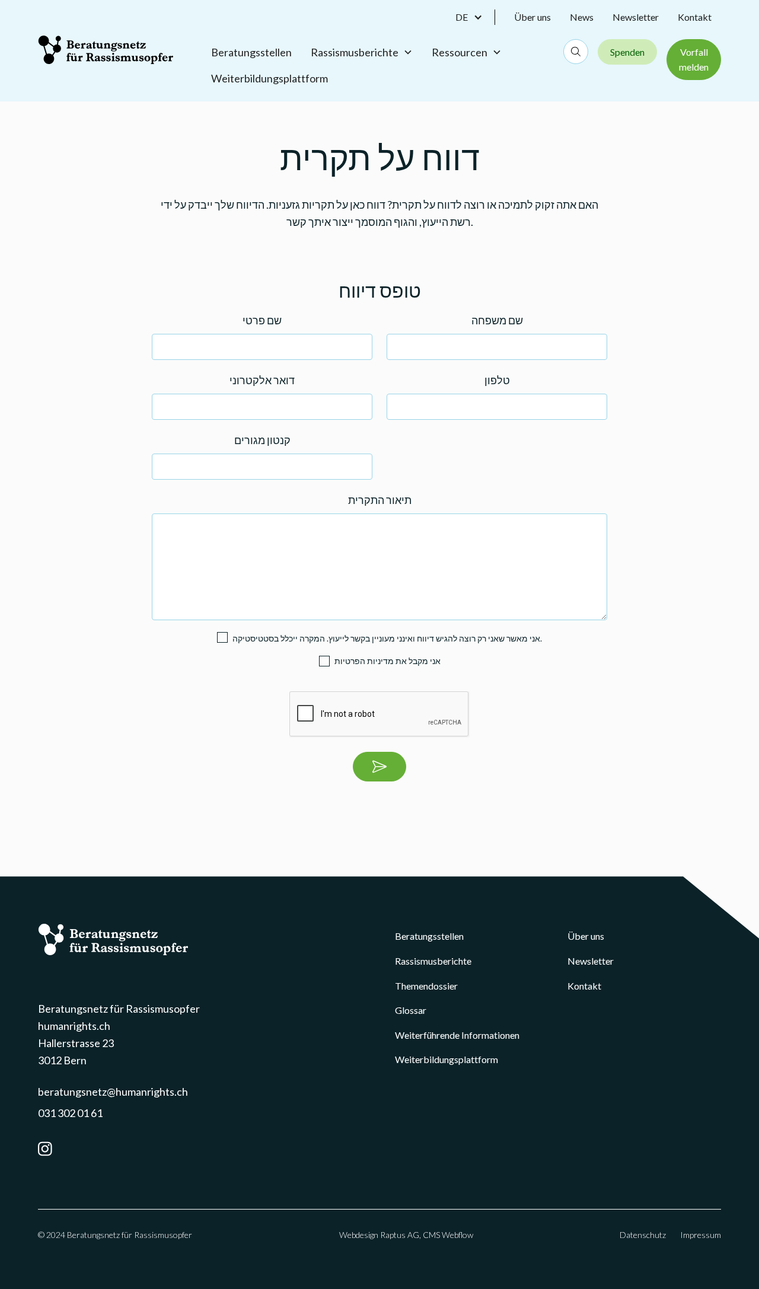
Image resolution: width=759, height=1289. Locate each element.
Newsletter (636, 17)
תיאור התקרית (380, 499)
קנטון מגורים (262, 439)
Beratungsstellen (251, 52)
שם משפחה (497, 320)
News (582, 17)
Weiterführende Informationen (457, 1035)
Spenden (627, 52)
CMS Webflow (448, 1235)
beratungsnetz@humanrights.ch (113, 1091)
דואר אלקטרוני (262, 380)
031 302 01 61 (70, 1112)
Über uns (532, 17)
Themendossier (426, 985)
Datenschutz (643, 1235)
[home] (105, 50)
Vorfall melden (694, 59)
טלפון (497, 380)
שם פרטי (262, 320)
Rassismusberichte (433, 960)
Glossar (410, 1010)
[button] (475, 17)
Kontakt (695, 17)
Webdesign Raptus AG (379, 1235)
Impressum (700, 1235)
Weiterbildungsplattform (269, 78)
